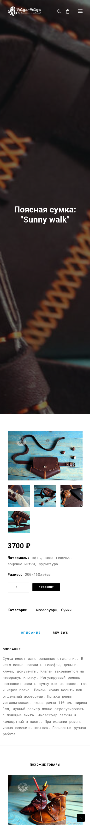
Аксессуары (46, 609)
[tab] (30, 634)
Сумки (66, 609)
